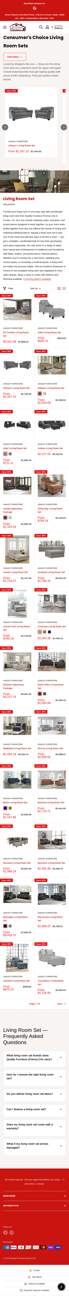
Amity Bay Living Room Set (50, 510)
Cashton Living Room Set (16, 980)
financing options (29, 1116)
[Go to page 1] (22, 170)
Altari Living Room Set (15, 448)
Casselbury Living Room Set (51, 982)
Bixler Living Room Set (15, 802)
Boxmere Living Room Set (51, 863)
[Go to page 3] (27, 169)
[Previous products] (5, 127)
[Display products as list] (64, 288)
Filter (10, 288)
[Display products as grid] (59, 288)
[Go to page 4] (30, 169)
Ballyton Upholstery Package (13, 686)
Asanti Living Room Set (15, 572)
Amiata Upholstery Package (13, 510)
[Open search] (41, 27)
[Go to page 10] (46, 169)
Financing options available (37, 279)
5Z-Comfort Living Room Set (16, 334)
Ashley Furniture (18, 141)
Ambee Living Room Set (50, 448)
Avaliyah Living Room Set (51, 572)
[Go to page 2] (25, 169)
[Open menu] (4, 27)
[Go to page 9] (44, 169)
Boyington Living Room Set (15, 919)
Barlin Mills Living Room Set (51, 686)
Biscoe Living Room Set (50, 748)
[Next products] (64, 127)
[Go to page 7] (38, 169)
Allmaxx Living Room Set (21, 145)
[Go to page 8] (41, 169)
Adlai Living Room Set (49, 332)
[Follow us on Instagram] (11, 1232)
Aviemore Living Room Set (52, 626)
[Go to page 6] (36, 169)
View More (13, 56)
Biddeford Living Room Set (17, 748)
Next (59, 1003)
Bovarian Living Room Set (16, 863)
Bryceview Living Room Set (50, 919)
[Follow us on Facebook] (5, 1232)
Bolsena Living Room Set (51, 802)
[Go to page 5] (33, 169)
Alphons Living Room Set (51, 388)
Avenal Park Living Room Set (16, 628)
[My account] (47, 27)
